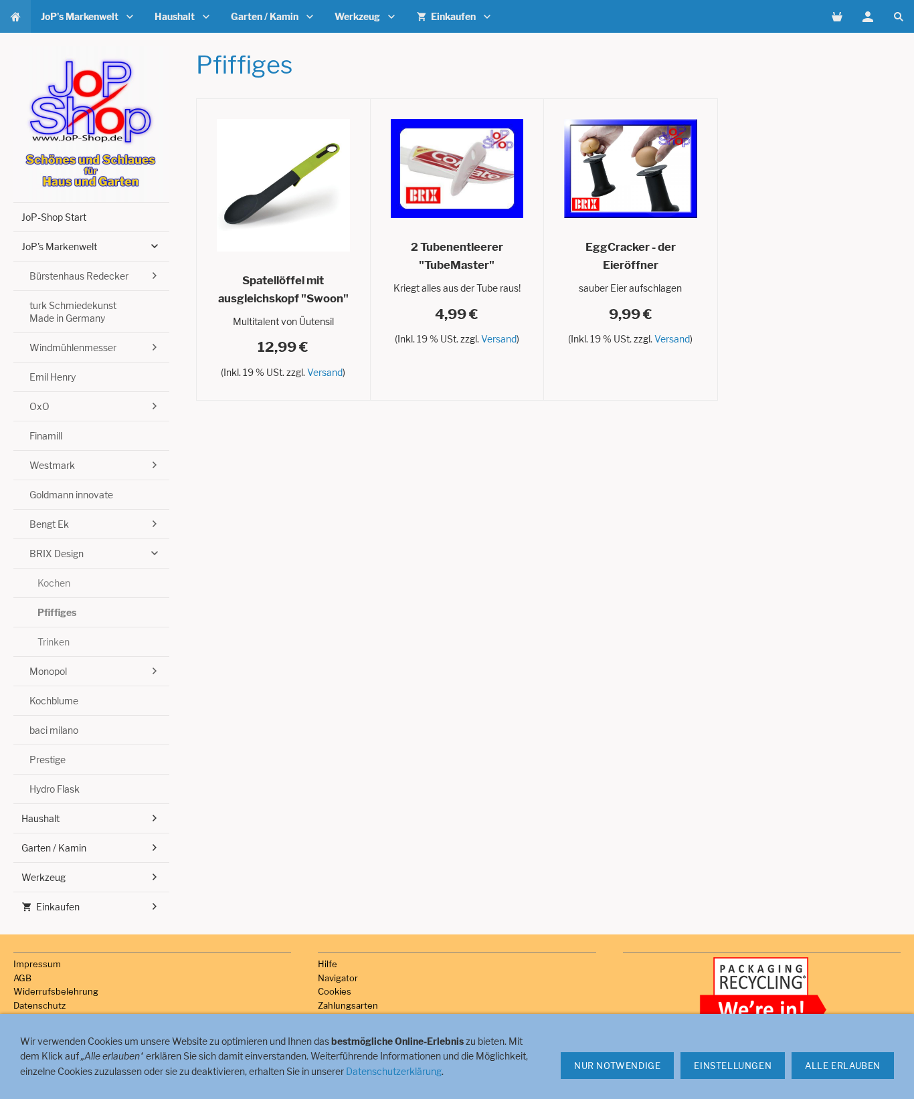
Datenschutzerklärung (394, 1071)
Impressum (37, 964)
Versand (325, 372)
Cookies (334, 991)
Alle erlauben (843, 1065)
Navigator (338, 978)
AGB (22, 978)
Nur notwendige (617, 1065)
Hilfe (327, 964)
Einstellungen (732, 1065)
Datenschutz (39, 1005)
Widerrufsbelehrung (55, 991)
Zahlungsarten (348, 1005)
